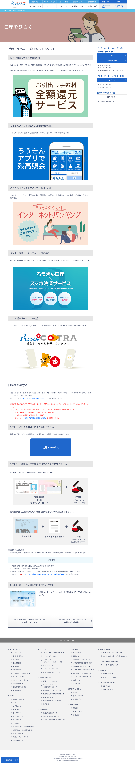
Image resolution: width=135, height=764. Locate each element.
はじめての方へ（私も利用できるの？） (34, 398)
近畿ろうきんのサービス (107, 102)
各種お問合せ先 (78, 699)
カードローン (17, 720)
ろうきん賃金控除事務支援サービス (54, 720)
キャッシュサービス (49, 656)
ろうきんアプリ (48, 665)
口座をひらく (112, 97)
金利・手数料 (74, 705)
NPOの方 (76, 656)
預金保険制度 (17, 690)
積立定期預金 (17, 663)
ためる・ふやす (12, 10)
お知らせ (103, 670)
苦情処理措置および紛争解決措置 (83, 670)
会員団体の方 (44, 709)
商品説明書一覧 (18, 683)
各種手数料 (76, 715)
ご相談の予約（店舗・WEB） (109, 661)
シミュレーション (18, 677)
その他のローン (18, 723)
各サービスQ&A (78, 696)
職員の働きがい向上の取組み (52, 701)
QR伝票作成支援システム (51, 716)
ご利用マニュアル (105, 87)
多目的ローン (17, 713)
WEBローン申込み (18, 699)
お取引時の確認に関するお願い (35, 418)
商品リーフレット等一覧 (20, 680)
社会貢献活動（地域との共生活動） (54, 694)
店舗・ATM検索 (50, 447)
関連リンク (76, 680)
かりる (12, 696)
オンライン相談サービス (110, 665)
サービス (43, 649)
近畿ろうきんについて (50, 681)
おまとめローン (18, 716)
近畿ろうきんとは (45, 678)
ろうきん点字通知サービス (51, 672)
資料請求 (76, 692)
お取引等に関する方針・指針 (82, 666)
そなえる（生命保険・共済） (22, 673)
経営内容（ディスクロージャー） (53, 690)
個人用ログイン (108, 686)
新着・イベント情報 (109, 677)
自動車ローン (17, 706)
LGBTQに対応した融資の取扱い (23, 730)
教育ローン (16, 709)
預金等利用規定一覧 (19, 687)
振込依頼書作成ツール (50, 713)
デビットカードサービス (50, 669)
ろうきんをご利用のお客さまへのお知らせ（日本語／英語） (44, 574)
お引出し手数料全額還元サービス (53, 653)
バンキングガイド (105, 68)
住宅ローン (16, 703)
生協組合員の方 (78, 653)
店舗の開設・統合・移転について (113, 653)
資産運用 (16, 666)
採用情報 (46, 704)
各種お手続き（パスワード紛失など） (112, 70)
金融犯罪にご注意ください (81, 659)
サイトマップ (77, 683)
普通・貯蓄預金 (18, 656)
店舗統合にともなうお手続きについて (115, 656)
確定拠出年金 (17, 670)
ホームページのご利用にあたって (83, 673)
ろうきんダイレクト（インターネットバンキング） (53, 661)
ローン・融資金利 (78, 711)
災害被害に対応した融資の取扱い (23, 727)
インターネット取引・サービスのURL (85, 677)
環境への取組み (48, 697)
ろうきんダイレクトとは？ (108, 65)
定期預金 (16, 659)
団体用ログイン (108, 689)
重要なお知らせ (108, 674)
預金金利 (76, 708)
